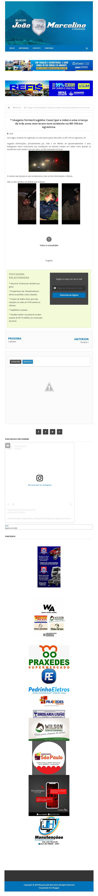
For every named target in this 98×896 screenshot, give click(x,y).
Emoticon (28, 362)
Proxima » (84, 342)
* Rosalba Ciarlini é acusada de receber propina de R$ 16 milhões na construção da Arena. (25, 317)
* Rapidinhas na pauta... (18, 310)
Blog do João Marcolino (49, 885)
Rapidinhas (23, 48)
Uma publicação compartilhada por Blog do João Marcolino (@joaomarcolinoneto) (40, 518)
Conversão (15, 362)
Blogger (55, 888)
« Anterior (12, 341)
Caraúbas (9, 530)
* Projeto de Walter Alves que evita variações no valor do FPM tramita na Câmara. (24, 302)
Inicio (12, 48)
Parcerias (49, 48)
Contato (37, 48)
